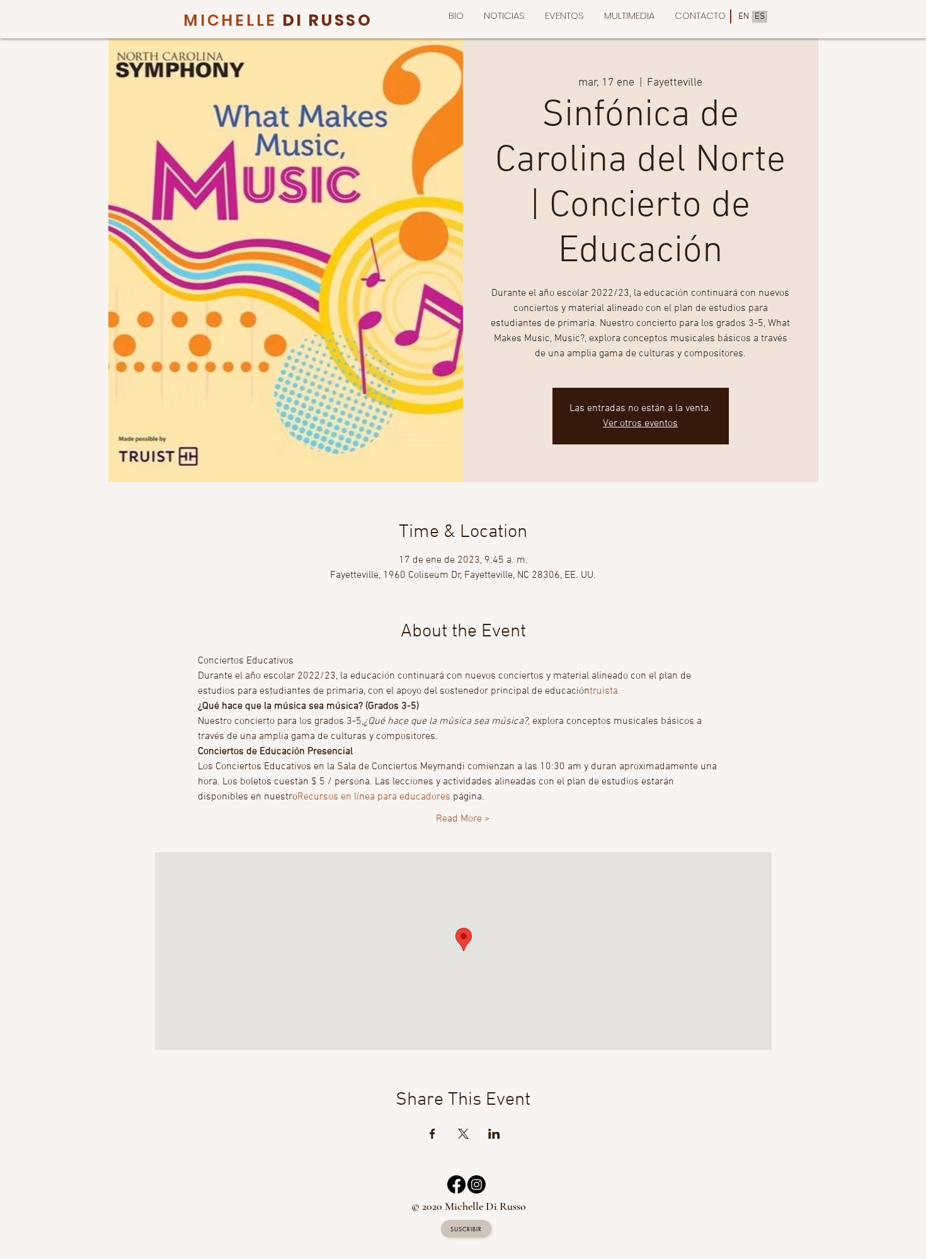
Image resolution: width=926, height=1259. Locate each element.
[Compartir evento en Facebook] (432, 1134)
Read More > (463, 819)
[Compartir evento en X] (463, 1134)
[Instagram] (476, 1184)
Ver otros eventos (640, 423)
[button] (629, 16)
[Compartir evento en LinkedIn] (494, 1134)
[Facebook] (456, 1184)
